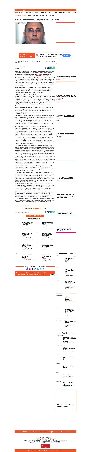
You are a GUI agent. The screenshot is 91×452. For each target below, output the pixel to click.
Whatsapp (23, 12)
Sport (64, 12)
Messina (58, 10)
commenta (37, 208)
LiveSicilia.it (18, 15)
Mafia (21, 205)
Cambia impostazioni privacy (58, 450)
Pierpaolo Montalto (69, 300)
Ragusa (62, 10)
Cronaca (24, 15)
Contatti (36, 450)
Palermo (36, 10)
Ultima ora (39, 12)
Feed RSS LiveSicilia (47, 450)
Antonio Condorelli (22, 66)
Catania (40, 10)
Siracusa (66, 10)
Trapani (70, 10)
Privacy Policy (30, 450)
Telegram (31, 12)
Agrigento (45, 10)
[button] (57, 409)
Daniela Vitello (45, 236)
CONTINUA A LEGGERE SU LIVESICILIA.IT (35, 215)
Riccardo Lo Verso (25, 225)
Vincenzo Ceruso (68, 312)
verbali (28, 205)
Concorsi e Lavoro (73, 12)
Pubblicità (41, 450)
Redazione (24, 236)
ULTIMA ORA (32, 10)
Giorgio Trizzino (68, 323)
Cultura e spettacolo (55, 12)
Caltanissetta (50, 10)
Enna (54, 10)
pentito (24, 205)
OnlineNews (59, 79)
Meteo (46, 12)
